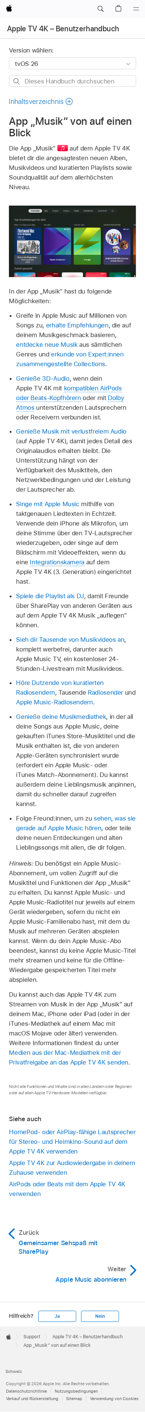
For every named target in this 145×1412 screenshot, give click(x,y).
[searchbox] (72, 81)
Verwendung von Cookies (114, 1398)
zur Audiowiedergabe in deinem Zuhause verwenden (72, 1167)
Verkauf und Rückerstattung (32, 1398)
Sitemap (74, 1398)
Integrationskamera (57, 562)
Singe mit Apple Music (48, 504)
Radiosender (105, 692)
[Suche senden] (17, 81)
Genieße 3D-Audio (42, 378)
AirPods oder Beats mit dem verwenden (67, 1188)
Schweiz (14, 1371)
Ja (57, 1316)
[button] (100, 9)
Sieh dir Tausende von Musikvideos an (70, 639)
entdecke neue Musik (46, 344)
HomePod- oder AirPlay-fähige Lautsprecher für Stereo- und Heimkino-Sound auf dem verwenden (72, 1141)
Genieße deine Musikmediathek (61, 716)
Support (31, 1336)
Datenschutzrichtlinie (26, 1391)
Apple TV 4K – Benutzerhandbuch (63, 28)
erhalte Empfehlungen (77, 325)
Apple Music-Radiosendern (54, 702)
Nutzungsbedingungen (76, 1391)
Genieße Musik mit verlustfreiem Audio (71, 431)
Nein (99, 1316)
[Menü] (136, 9)
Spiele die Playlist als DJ (50, 596)
